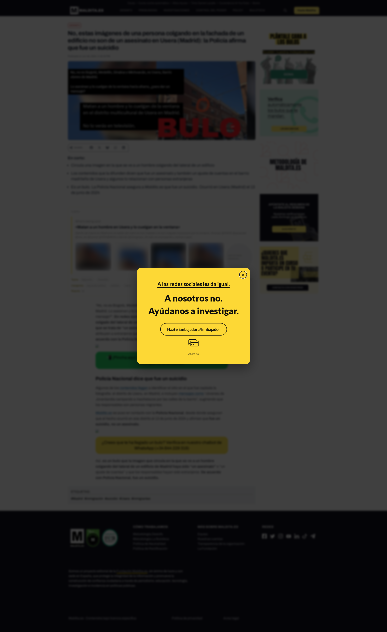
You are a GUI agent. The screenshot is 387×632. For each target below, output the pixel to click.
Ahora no (193, 353)
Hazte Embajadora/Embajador (193, 329)
